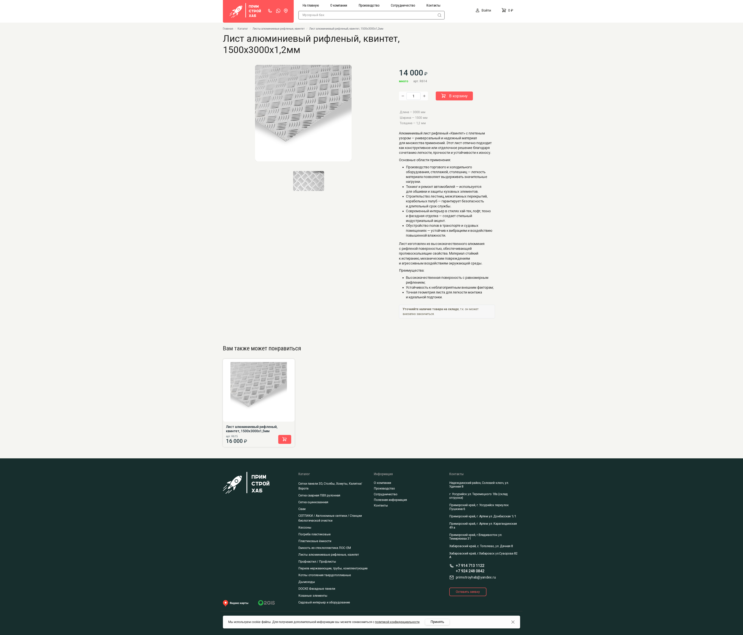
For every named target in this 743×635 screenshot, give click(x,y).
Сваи (302, 509)
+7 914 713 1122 (470, 565)
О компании (382, 483)
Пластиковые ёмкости (314, 541)
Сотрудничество (385, 494)
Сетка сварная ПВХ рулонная (319, 495)
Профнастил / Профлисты (317, 561)
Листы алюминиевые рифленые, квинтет (279, 28)
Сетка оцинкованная (313, 502)
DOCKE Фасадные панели (316, 588)
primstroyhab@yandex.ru (476, 577)
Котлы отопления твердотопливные (324, 575)
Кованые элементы (312, 595)
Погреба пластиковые (314, 534)
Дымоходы (306, 582)
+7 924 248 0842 (470, 571)
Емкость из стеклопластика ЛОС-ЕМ (324, 548)
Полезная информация (390, 500)
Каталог (243, 28)
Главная (228, 28)
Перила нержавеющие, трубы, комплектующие (333, 568)
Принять (437, 622)
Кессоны (304, 527)
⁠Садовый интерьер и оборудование (324, 602)
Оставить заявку (468, 592)
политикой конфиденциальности (397, 622)
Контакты (381, 505)
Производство (384, 488)
